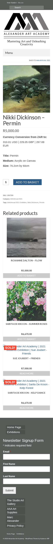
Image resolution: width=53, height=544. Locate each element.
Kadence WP (44, 538)
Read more (26, 373)
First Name (9, 464)
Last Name (9, 476)
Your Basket (14, 2)
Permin (41, 202)
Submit (9, 490)
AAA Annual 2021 (43, 60)
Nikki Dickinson (32, 202)
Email (7, 451)
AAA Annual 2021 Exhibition (16, 202)
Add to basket (27, 182)
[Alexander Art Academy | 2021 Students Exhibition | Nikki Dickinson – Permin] (26, 88)
